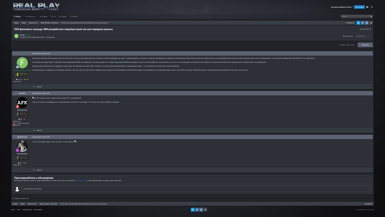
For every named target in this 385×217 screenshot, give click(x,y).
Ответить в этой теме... (34, 189)
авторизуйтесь (80, 180)
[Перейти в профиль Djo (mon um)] (22, 146)
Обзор (18, 16)
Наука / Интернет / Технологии (43, 37)
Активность (31, 16)
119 (21, 119)
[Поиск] (371, 16)
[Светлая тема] (372, 7)
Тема (18, 209)
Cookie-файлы (38, 209)
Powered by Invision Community (365, 209)
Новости (75, 16)
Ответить (365, 45)
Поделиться (348, 36)
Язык (12, 209)
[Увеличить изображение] (33, 98)
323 (20, 163)
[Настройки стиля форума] (367, 7)
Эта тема (364, 16)
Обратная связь (27, 209)
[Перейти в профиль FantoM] (16, 36)
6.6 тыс (19, 79)
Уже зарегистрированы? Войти (341, 7)
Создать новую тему (346, 45)
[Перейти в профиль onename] (22, 102)
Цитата (39, 86)
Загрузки (44, 16)
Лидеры (63, 16)
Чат (54, 16)
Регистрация (359, 7)
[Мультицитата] (34, 86)
